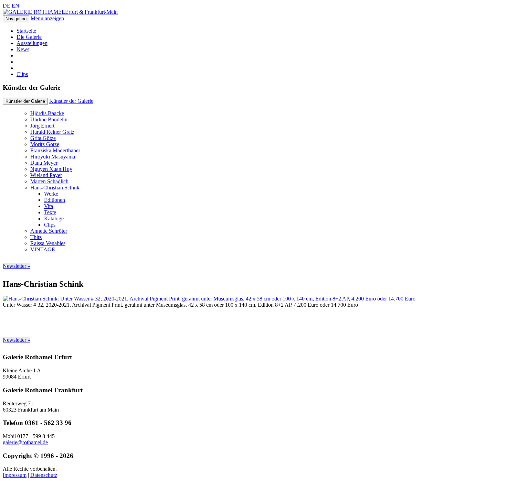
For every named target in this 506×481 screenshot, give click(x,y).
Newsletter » (16, 266)
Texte (50, 212)
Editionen (54, 200)
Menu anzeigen (47, 18)
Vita (48, 206)
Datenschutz (43, 475)
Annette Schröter (48, 231)
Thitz (36, 237)
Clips (22, 74)
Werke (51, 194)
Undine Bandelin (48, 119)
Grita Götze (43, 138)
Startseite (26, 31)
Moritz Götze (44, 144)
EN (15, 6)
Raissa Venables (47, 243)
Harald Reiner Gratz (52, 132)
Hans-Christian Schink (55, 187)
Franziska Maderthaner (55, 150)
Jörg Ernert (42, 126)
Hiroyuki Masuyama (52, 157)
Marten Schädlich (49, 181)
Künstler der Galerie (71, 101)
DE (6, 6)
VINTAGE (42, 249)
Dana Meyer (43, 163)
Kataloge (54, 218)
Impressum (15, 475)
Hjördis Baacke (47, 113)
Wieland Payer (46, 175)
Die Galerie (29, 37)
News (23, 49)
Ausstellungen (32, 43)
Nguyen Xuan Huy (51, 169)
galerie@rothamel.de (25, 442)
